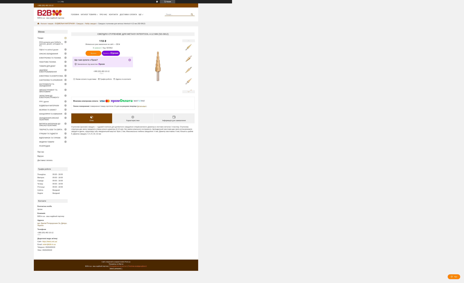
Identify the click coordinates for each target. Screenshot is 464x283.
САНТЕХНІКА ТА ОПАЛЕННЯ (50, 80)
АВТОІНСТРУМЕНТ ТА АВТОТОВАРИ (48, 91)
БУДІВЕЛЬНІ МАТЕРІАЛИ (65, 23)
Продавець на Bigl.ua (116, 264)
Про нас (103, 14)
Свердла (79, 23)
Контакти (113, 14)
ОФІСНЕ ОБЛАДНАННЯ (48, 54)
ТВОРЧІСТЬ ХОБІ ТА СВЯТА (50, 130)
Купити (93, 53)
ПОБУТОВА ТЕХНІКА (47, 62)
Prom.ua (127, 262)
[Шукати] (192, 14)
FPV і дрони (44, 102)
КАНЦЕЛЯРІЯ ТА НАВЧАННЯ (50, 114)
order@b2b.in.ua (49, 244)
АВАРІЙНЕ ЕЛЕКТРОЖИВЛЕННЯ (48, 71)
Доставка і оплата (128, 14)
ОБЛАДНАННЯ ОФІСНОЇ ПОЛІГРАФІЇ (49, 119)
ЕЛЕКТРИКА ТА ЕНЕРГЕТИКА (51, 76)
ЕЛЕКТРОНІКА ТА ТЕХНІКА (50, 58)
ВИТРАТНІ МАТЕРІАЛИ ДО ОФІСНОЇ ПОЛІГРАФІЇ (49, 124)
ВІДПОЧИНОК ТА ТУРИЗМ (49, 138)
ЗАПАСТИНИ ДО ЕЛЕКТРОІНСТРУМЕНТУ (49, 96)
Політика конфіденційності (137, 266)
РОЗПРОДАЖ (44, 146)
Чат (455, 277)
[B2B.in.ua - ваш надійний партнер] (49, 13)
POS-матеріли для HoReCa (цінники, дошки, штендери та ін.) (51, 43)
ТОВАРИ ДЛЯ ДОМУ (47, 66)
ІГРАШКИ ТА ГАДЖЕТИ (48, 134)
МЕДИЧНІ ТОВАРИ (46, 142)
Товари (40, 38)
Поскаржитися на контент (118, 266)
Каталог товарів (88, 14)
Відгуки (40, 156)
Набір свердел (91, 23)
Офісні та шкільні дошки (48, 50)
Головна (75, 14)
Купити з (106, 53)
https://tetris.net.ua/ (49, 241)
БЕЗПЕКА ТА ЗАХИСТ (48, 110)
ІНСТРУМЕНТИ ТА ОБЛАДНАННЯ (46, 85)
